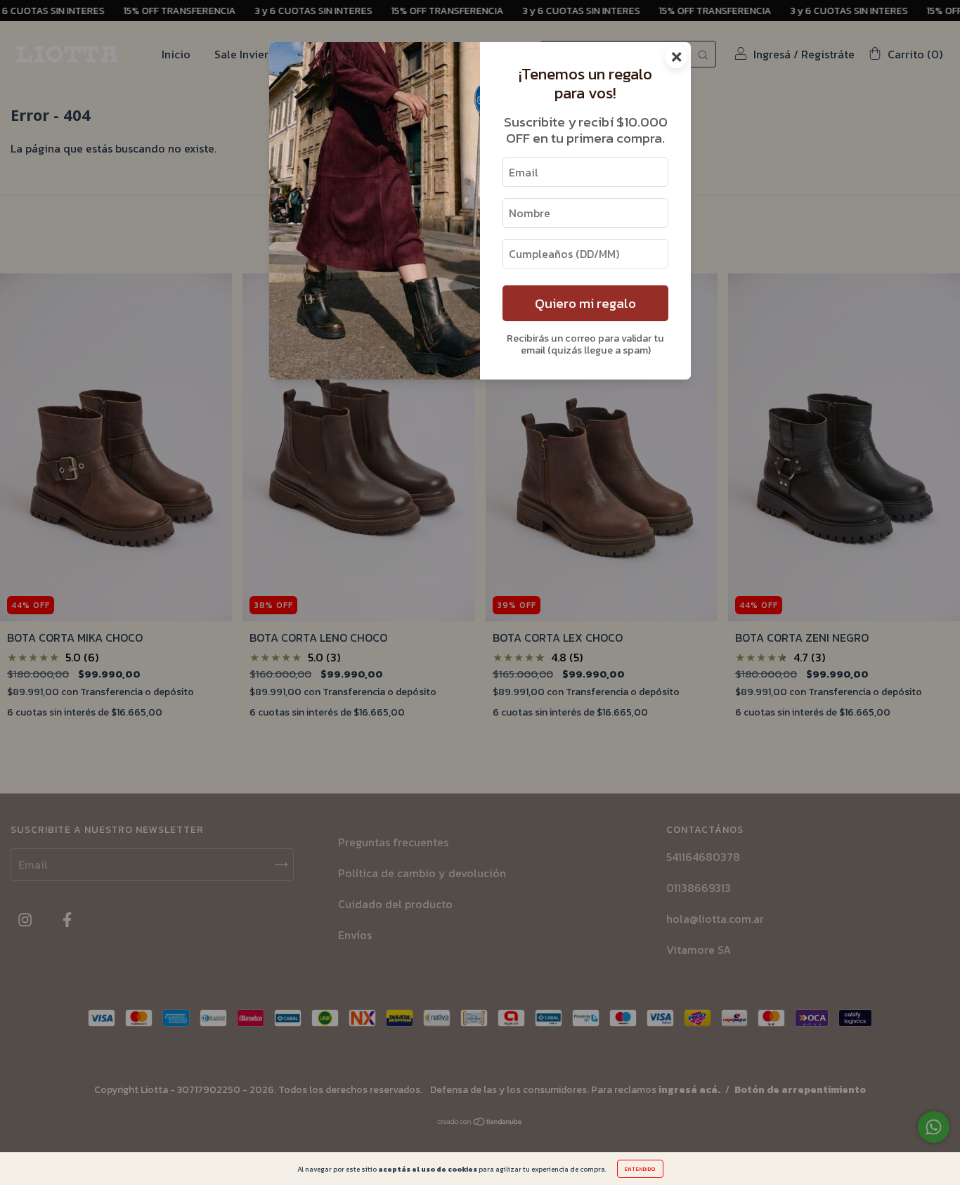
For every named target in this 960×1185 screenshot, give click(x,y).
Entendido (640, 1169)
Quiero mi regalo (585, 303)
